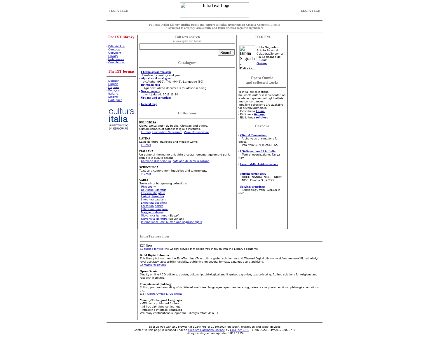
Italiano (113, 93)
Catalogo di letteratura (156, 161)
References (116, 59)
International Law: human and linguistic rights (171, 221)
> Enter (146, 132)
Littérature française (154, 209)
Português (115, 100)
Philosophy (148, 186)
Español (113, 87)
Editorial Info (116, 46)
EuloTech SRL (239, 329)
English (113, 83)
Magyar (113, 96)
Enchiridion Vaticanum (167, 132)
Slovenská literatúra (154, 215)
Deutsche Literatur (153, 189)
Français (114, 90)
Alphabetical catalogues (156, 78)
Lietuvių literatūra (152, 196)
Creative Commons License (206, 329)
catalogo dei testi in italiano (191, 161)
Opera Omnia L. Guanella (164, 293)
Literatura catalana (153, 199)
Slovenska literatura (154, 218)
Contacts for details (153, 264)
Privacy (113, 55)
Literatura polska (152, 205)
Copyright (114, 52)
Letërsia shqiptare (153, 193)
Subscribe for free (152, 248)
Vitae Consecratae (196, 132)
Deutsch (113, 80)
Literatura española (154, 202)
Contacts (114, 49)
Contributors (116, 62)
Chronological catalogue (156, 72)
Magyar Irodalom (152, 212)
